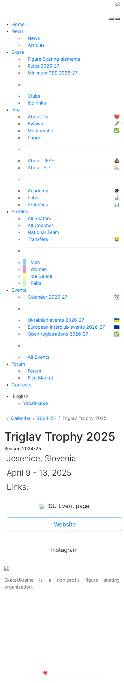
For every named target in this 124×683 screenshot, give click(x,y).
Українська (35, 403)
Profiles (20, 211)
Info (16, 110)
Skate (18, 52)
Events (19, 290)
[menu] (112, 14)
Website (65, 524)
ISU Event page (67, 506)
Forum (18, 364)
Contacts (21, 385)
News (18, 31)
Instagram (64, 549)
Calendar (21, 418)
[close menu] (117, 14)
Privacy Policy (19, 612)
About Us (14, 605)
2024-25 (46, 418)
